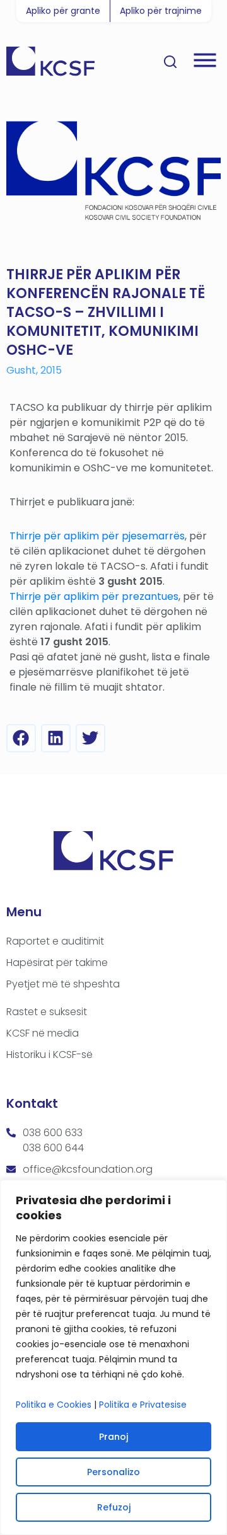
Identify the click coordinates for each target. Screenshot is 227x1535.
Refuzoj (114, 1507)
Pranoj (113, 1436)
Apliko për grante (63, 10)
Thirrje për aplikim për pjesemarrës (97, 536)
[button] (21, 738)
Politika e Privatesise (143, 1404)
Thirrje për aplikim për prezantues (93, 596)
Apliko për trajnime (161, 10)
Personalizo (113, 1472)
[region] (113, 1357)
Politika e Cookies (53, 1404)
